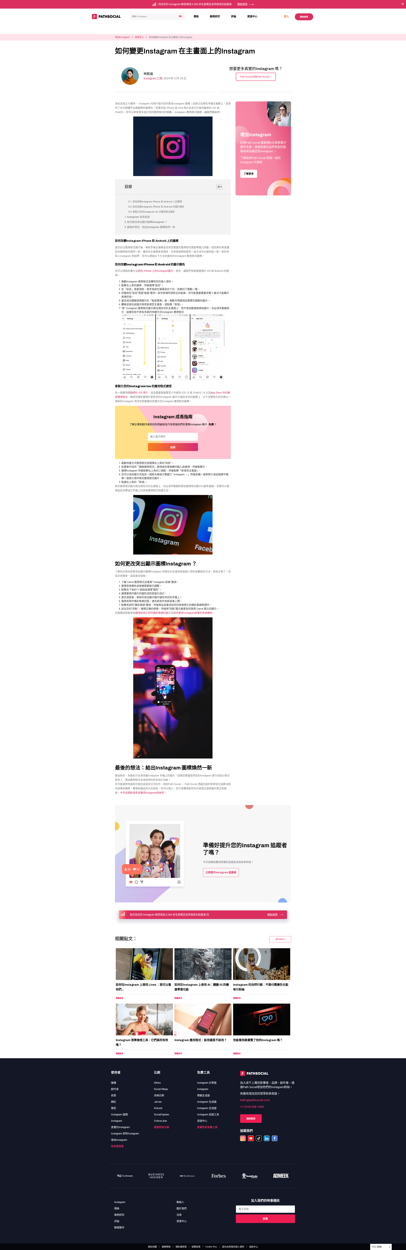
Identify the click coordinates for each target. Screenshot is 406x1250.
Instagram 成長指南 (138, 216)
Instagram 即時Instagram (125, 1133)
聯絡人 (180, 1202)
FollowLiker (160, 1120)
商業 (113, 1095)
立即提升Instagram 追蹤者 (221, 872)
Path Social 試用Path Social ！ (256, 77)
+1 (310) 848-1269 (252, 1106)
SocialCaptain (161, 1114)
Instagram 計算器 (206, 1082)
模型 (113, 1108)
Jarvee (158, 1101)
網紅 (113, 1101)
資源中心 (252, 16)
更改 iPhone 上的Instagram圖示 (155, 270)
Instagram (116, 1120)
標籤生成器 (203, 1095)
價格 (196, 16)
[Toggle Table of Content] (217, 186)
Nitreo (157, 1082)
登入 (286, 16)
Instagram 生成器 (206, 1101)
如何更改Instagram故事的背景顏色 (192, 612)
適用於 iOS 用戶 (139, 392)
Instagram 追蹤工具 (208, 1114)
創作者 (115, 1089)
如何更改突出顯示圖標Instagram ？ (147, 222)
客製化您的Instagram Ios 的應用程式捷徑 (154, 212)
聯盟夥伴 (119, 1227)
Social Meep (161, 1089)
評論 (233, 16)
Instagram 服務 (119, 1114)
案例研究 (215, 16)
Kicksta (158, 1108)
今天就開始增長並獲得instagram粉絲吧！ (143, 792)
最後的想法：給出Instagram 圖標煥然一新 (151, 227)
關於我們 (182, 1208)
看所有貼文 (280, 939)
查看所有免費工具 (207, 1127)
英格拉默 (159, 1095)
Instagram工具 (153, 78)
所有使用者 (117, 1146)
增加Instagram (122, 37)
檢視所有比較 (161, 1127)
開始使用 (304, 17)
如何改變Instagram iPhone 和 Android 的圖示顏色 (158, 206)
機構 (113, 1082)
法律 (179, 1214)
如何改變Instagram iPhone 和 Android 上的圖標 (157, 201)
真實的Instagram (120, 1127)
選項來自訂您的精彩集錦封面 (151, 612)
